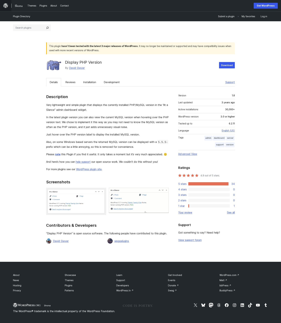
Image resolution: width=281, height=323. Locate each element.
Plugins (68, 285)
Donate (173, 285)
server (230, 138)
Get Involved (175, 275)
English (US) (228, 130)
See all (231, 212)
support (220, 144)
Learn (119, 275)
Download (227, 65)
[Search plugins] (47, 28)
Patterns (69, 290)
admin (208, 138)
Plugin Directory (21, 16)
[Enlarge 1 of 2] (101, 192)
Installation (89, 82)
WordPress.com (229, 275)
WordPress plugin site (89, 169)
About (16, 275)
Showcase (70, 275)
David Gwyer (77, 68)
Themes (69, 280)
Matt (223, 280)
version (230, 144)
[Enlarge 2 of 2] (164, 192)
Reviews (70, 82)
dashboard (219, 138)
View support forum (190, 240)
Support (230, 82)
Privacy (17, 290)
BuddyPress (227, 290)
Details (54, 82)
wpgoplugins (121, 241)
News (16, 280)
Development (112, 82)
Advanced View (187, 154)
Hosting (17, 285)
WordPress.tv (125, 290)
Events (171, 280)
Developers (122, 285)
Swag (172, 290)
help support (83, 161)
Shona (47, 305)
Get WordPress (266, 5)
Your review (185, 212)
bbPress (225, 285)
